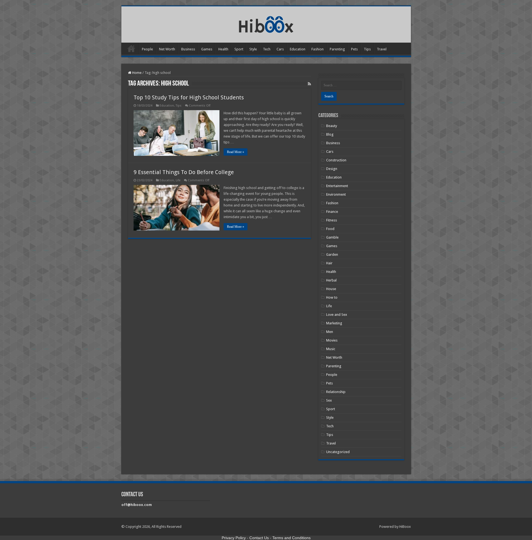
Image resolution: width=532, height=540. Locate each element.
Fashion (317, 49)
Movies (331, 340)
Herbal (331, 280)
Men (329, 332)
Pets (354, 49)
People (147, 49)
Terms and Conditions (291, 538)
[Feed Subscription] (309, 84)
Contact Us (259, 538)
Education (297, 49)
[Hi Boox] (266, 23)
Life (178, 180)
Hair (329, 263)
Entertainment (337, 186)
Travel (382, 49)
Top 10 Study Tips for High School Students (189, 97)
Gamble (332, 237)
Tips (367, 49)
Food (330, 229)
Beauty (331, 126)
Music (330, 349)
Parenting (337, 49)
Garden (332, 254)
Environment (336, 194)
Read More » (235, 152)
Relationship (336, 392)
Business (188, 49)
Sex (329, 400)
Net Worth (167, 49)
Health (223, 49)
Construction (336, 160)
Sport (238, 49)
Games (206, 49)
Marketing (334, 323)
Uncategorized (338, 452)
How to (331, 297)
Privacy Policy (234, 538)
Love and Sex (336, 314)
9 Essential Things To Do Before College (184, 172)
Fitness (331, 220)
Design (331, 169)
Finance (332, 212)
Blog (330, 134)
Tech (266, 49)
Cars (280, 49)
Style (253, 49)
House (331, 289)
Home (131, 48)
